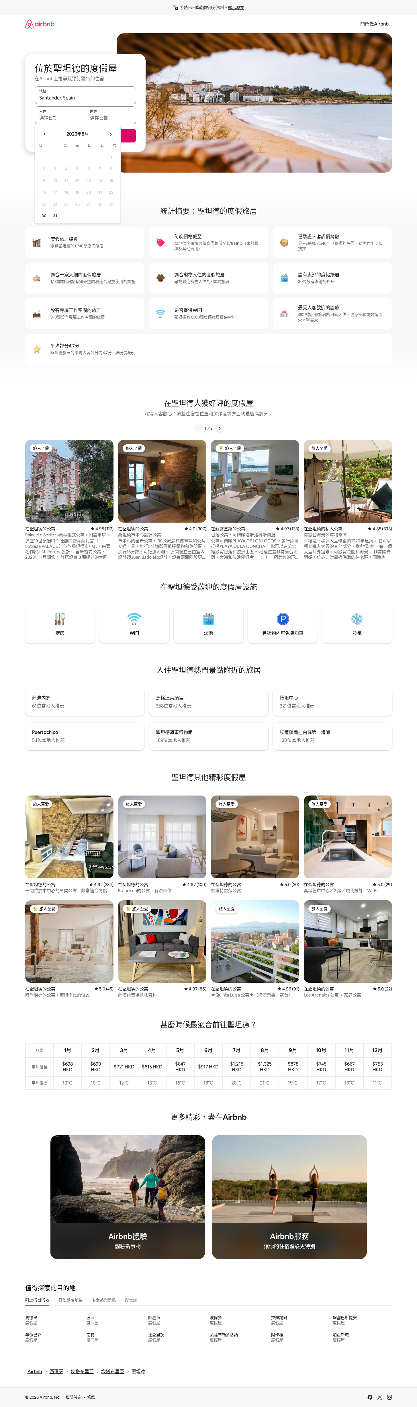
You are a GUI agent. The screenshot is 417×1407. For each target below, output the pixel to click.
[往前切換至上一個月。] (44, 134)
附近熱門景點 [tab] (104, 1299)
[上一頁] (197, 428)
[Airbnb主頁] (39, 24)
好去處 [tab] (131, 1299)
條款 (91, 1397)
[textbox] (60, 117)
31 (55, 215)
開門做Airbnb (374, 24)
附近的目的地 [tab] (37, 1299)
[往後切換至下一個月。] (110, 134)
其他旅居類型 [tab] (70, 1299)
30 (44, 215)
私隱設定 (74, 1397)
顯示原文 (236, 7)
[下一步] (219, 428)
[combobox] (85, 97)
